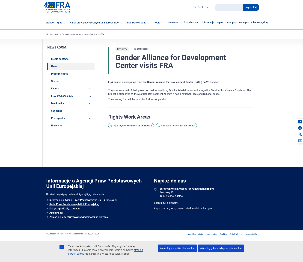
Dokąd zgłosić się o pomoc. (64, 208)
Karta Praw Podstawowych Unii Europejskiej (74, 204)
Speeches (56, 110)
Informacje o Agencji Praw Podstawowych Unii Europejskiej (83, 200)
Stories (55, 81)
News (57, 34)
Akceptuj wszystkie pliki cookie (177, 248)
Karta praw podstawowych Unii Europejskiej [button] (94, 22)
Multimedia (57, 103)
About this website (195, 234)
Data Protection (236, 234)
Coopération (191, 22)
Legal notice (211, 234)
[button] (300, 121)
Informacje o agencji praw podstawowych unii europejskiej (235, 22)
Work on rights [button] (54, 22)
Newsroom (174, 22)
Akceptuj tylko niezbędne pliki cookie (221, 248)
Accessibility (251, 234)
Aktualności (56, 212)
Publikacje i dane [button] (136, 22)
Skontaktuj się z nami (166, 202)
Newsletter (57, 125)
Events (55, 88)
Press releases (59, 73)
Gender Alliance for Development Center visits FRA (83, 34)
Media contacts (59, 58)
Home (49, 34)
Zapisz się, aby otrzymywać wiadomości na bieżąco (78, 217)
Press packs (58, 118)
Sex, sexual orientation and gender (178, 125)
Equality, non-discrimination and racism (132, 125)
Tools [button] (157, 22)
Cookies (223, 234)
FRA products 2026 (62, 95)
